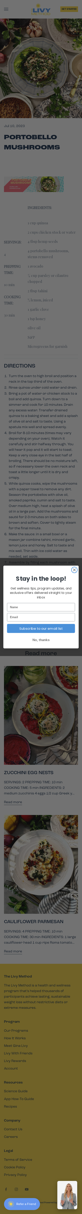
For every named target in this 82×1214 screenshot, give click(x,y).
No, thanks (41, 640)
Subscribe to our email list (41, 628)
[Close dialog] (74, 570)
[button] (67, 1195)
